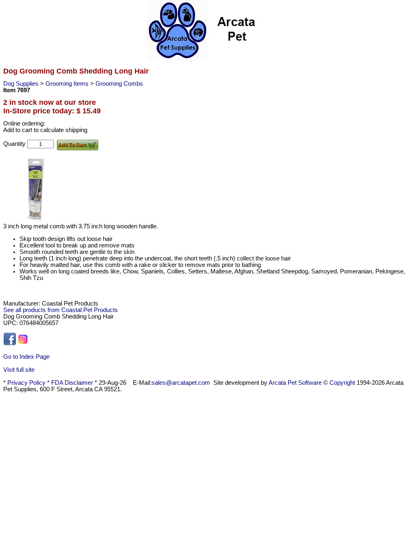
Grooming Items (68, 83)
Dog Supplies (21, 83)
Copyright (342, 382)
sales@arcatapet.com (181, 382)
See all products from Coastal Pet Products (60, 310)
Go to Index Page (26, 356)
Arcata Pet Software (295, 382)
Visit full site (19, 369)
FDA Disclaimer (72, 382)
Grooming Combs (119, 83)
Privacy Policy (26, 382)
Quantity (15, 144)
